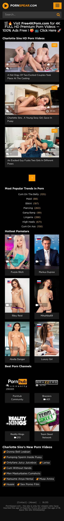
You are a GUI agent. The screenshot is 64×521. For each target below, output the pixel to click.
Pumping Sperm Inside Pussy (24, 457)
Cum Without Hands (19, 468)
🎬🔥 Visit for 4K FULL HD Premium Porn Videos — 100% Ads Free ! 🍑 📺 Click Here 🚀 (32, 27)
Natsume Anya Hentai (20, 479)
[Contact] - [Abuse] (26, 502)
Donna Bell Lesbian (18, 452)
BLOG (45, 502)
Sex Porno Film (29, 484)
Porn (23, 5)
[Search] (58, 15)
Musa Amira (46, 479)
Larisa (46, 463)
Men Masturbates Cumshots (23, 473)
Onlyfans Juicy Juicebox (21, 463)
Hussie (10, 484)
